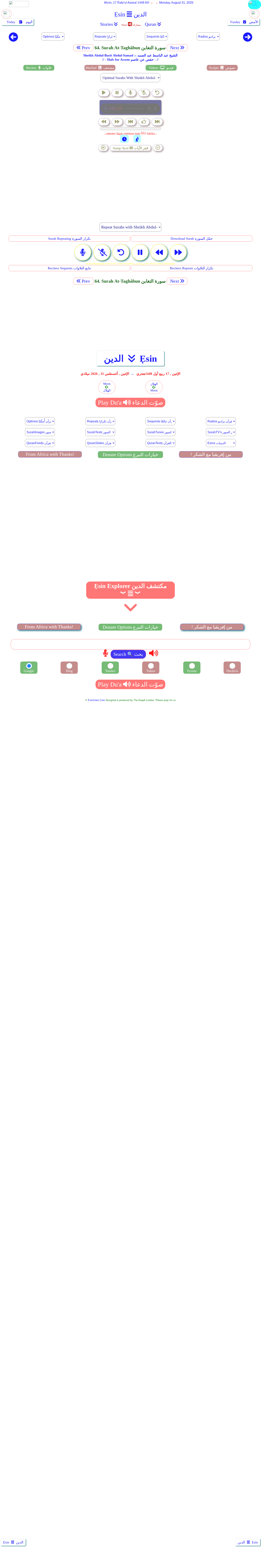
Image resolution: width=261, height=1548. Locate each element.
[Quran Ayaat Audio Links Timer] (124, 139)
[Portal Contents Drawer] (131, 122)
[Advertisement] (130, 184)
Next (174, 47)
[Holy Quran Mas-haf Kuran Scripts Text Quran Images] (254, 8)
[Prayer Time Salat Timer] (137, 139)
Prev (86, 47)
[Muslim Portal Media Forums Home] (6, 16)
